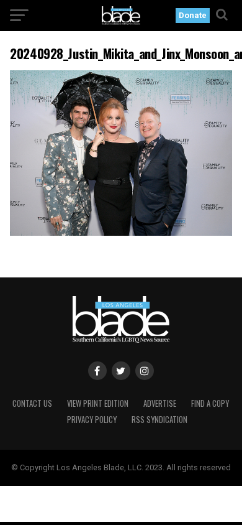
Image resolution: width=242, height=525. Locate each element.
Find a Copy (210, 403)
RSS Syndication (159, 419)
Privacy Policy (92, 419)
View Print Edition (97, 403)
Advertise (159, 403)
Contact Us (32, 403)
